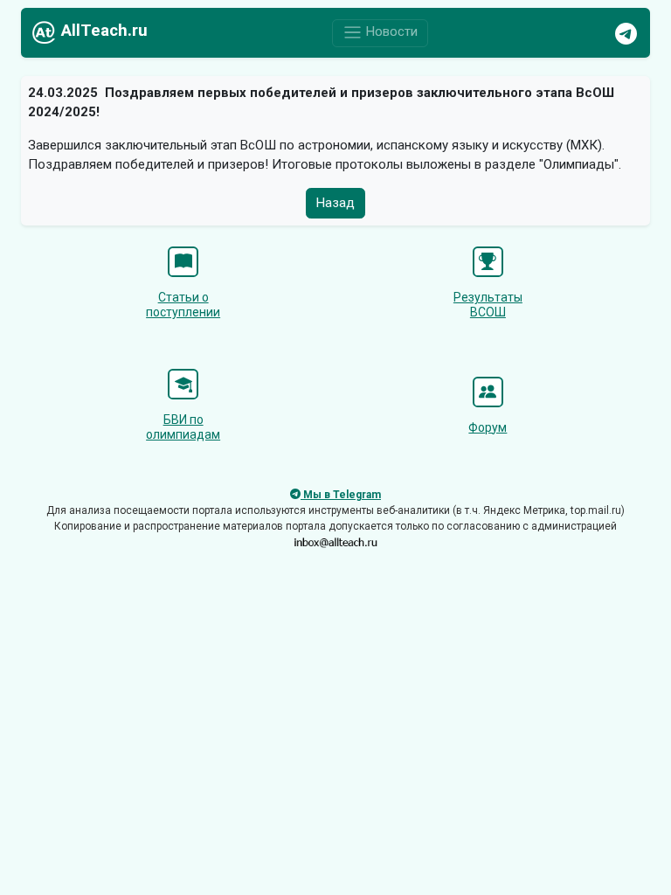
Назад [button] (335, 203)
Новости (390, 32)
